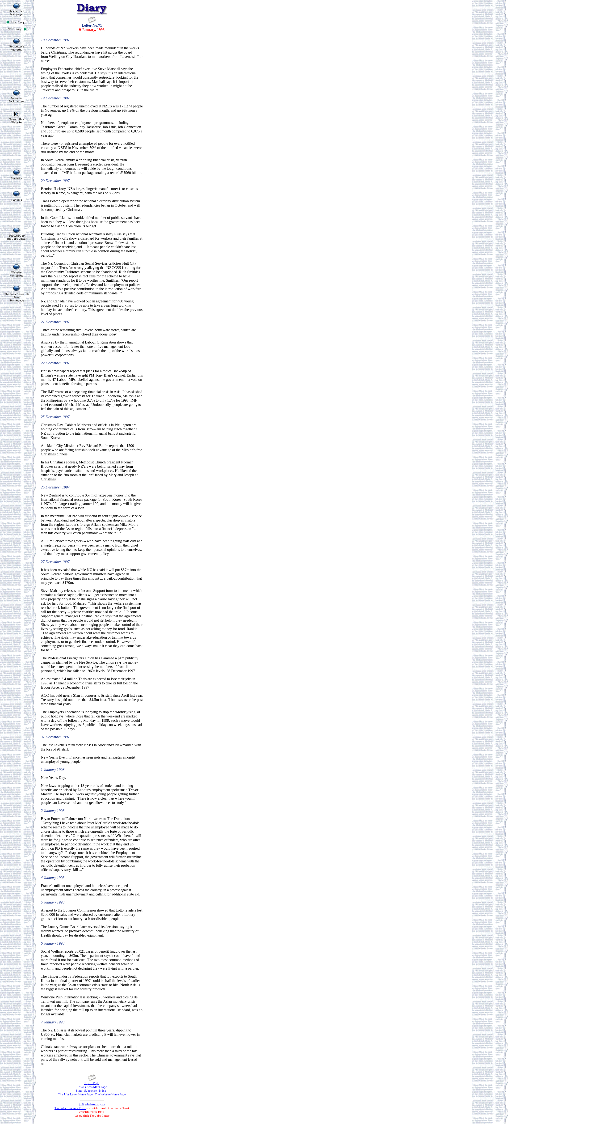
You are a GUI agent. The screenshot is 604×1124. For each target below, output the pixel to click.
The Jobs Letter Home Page (75, 1094)
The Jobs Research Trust (70, 1108)
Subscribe (90, 1090)
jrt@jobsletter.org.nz (92, 1104)
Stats (79, 1090)
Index (102, 1090)
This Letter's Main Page (92, 1087)
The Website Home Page (110, 1094)
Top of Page (91, 1083)
